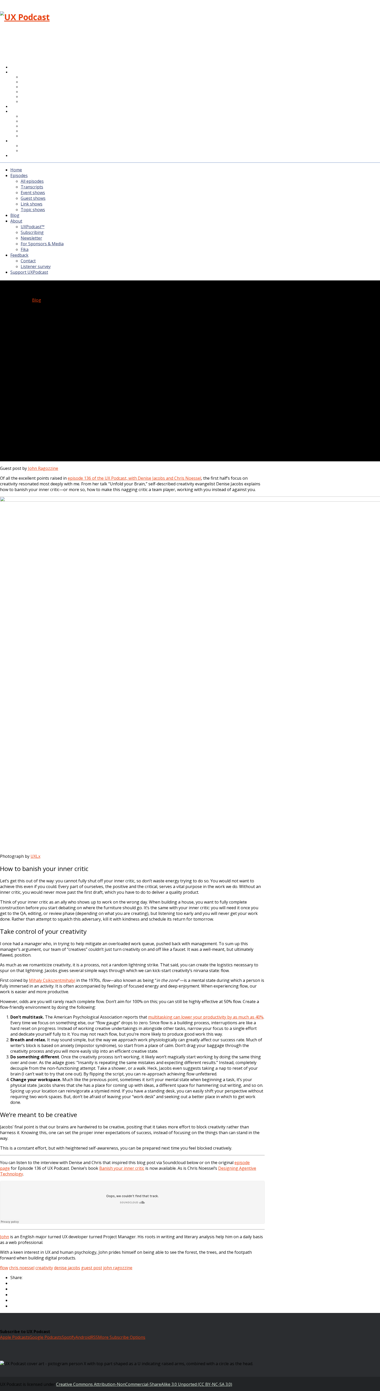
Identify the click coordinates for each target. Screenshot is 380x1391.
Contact (28, 261)
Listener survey (36, 266)
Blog (14, 215)
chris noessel (21, 1268)
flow (4, 1268)
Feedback (19, 255)
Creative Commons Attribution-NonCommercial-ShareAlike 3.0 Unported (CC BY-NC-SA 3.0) (144, 1384)
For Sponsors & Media (42, 131)
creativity (44, 1268)
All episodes (32, 181)
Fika (24, 249)
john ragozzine (117, 1268)
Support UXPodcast (32, 156)
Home (16, 170)
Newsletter (31, 238)
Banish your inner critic (121, 1168)
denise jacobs (67, 1268)
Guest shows (33, 198)
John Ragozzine (43, 468)
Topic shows (34, 102)
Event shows (33, 192)
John (4, 1237)
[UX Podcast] (25, 16)
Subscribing (32, 232)
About (20, 112)
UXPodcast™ (32, 227)
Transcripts (32, 187)
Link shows (31, 204)
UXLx (35, 856)
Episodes (19, 175)
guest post (91, 1268)
